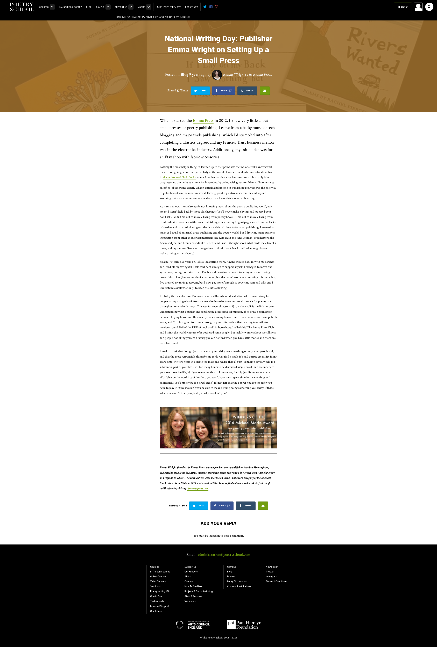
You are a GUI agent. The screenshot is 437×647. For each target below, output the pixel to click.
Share (226, 90)
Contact (189, 581)
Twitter (270, 571)
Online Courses (158, 576)
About (141, 7)
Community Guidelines (239, 586)
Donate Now (191, 7)
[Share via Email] (265, 90)
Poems (231, 576)
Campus (100, 7)
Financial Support (159, 606)
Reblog (250, 91)
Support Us (121, 7)
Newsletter (272, 566)
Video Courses (158, 581)
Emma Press (203, 120)
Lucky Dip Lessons (237, 581)
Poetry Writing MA (160, 591)
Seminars (155, 586)
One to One (156, 596)
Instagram (271, 576)
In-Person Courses (160, 571)
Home (118, 17)
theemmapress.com (197, 488)
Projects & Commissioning (199, 591)
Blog (88, 7)
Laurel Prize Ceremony (168, 7)
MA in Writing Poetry (70, 7)
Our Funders (191, 571)
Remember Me (390, 50)
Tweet (203, 91)
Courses (43, 7)
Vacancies (190, 601)
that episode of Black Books (179, 177)
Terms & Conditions (276, 581)
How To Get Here (193, 586)
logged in (214, 536)
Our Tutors (156, 611)
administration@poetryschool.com (224, 554)
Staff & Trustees (193, 596)
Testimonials (157, 601)
